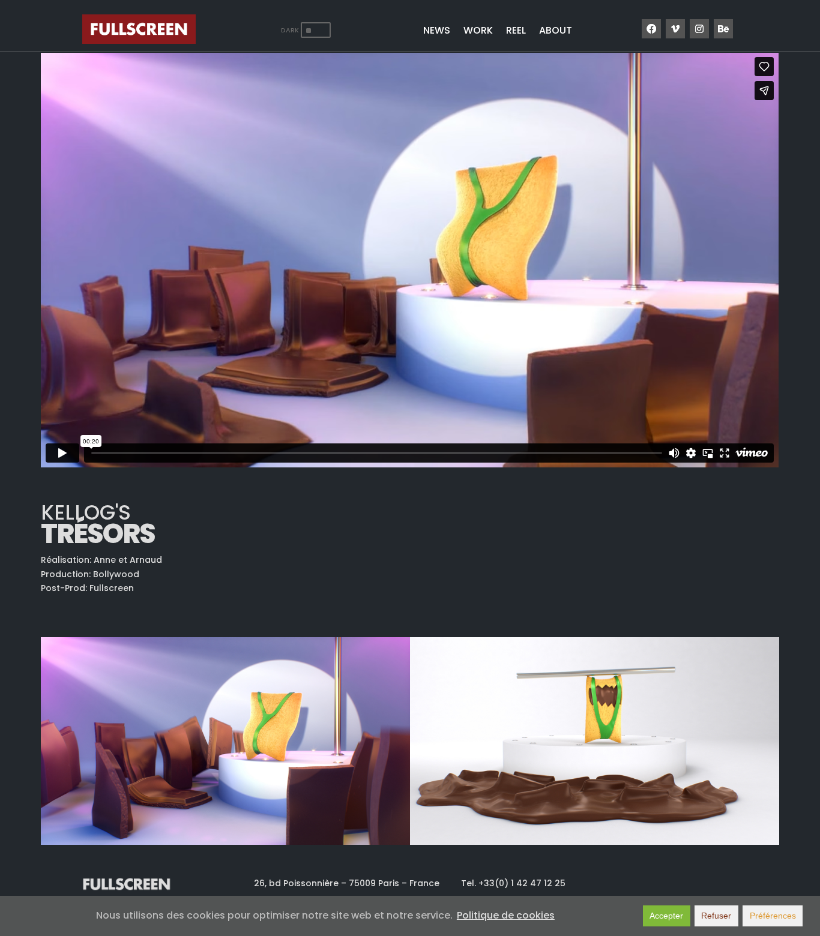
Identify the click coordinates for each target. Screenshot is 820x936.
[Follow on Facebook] (651, 28)
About (555, 31)
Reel (516, 31)
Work (478, 31)
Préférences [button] (773, 915)
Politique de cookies (506, 915)
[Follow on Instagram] (699, 28)
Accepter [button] (666, 915)
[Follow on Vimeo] (675, 28)
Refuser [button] (716, 915)
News (436, 31)
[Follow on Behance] (723, 28)
